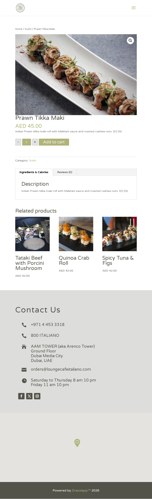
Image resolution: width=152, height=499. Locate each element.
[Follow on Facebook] (21, 396)
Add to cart (54, 142)
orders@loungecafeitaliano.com (61, 369)
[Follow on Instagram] (37, 396)
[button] (77, 443)
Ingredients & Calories (33, 172)
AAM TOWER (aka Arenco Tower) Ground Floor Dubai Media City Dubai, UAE (63, 353)
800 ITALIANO (45, 335)
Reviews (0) (64, 172)
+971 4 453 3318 (48, 324)
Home (18, 29)
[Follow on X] (29, 396)
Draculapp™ (81, 490)
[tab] (34, 172)
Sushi (28, 29)
